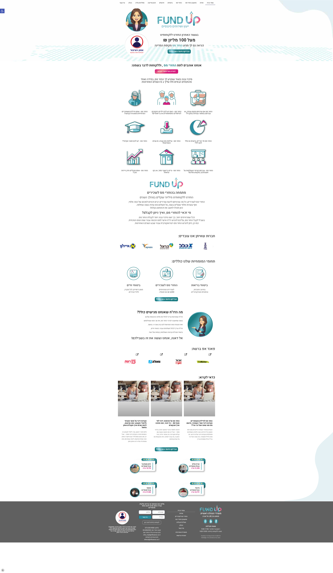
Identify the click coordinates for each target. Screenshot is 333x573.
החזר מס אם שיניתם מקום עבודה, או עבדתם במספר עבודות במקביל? (198, 112)
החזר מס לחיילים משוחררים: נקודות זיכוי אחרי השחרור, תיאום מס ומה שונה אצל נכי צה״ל (199, 423)
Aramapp (203, 538)
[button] (120, 246)
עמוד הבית (210, 3)
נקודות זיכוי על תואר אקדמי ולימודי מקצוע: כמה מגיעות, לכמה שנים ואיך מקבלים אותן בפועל (135, 424)
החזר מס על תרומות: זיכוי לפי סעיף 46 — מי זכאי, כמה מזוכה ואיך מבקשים (167, 423)
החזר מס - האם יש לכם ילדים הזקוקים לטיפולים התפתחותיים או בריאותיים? (166, 112)
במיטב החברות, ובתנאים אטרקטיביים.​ (199, 291)
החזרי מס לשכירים (181, 516)
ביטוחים (170, 3)
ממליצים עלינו (139, 3)
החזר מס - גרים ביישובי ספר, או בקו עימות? (166, 171)
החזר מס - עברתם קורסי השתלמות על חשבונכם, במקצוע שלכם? (198, 171)
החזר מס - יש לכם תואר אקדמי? (134, 141)
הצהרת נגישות (181, 535)
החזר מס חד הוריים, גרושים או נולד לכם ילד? (198, 142)
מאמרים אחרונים (181, 532)
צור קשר (181, 528)
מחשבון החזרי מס (190, 3)
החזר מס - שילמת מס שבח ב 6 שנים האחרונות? (166, 142)
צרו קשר (122, 3)
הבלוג (130, 3)
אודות (202, 3)
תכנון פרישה (152, 3)
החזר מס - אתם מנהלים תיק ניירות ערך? (134, 171)
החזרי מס (179, 3)
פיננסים (161, 3)
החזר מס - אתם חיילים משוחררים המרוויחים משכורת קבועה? (135, 112)
